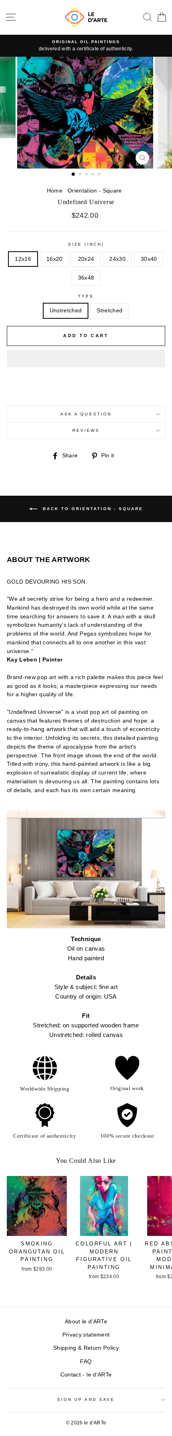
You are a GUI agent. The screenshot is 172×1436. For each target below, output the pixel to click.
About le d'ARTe (86, 1322)
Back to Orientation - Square (91, 508)
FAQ (86, 1361)
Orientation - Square (95, 191)
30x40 (149, 259)
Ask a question (86, 414)
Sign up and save (86, 1399)
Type (86, 296)
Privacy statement (86, 1335)
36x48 (86, 278)
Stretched (109, 311)
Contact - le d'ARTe (86, 1375)
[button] (86, 358)
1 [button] (74, 175)
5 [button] (100, 175)
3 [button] (87, 175)
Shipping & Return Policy (86, 1348)
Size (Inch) (86, 244)
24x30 (117, 259)
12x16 (23, 259)
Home (54, 191)
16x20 (54, 259)
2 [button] (81, 175)
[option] (86, 46)
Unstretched (66, 311)
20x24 (86, 259)
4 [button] (94, 175)
